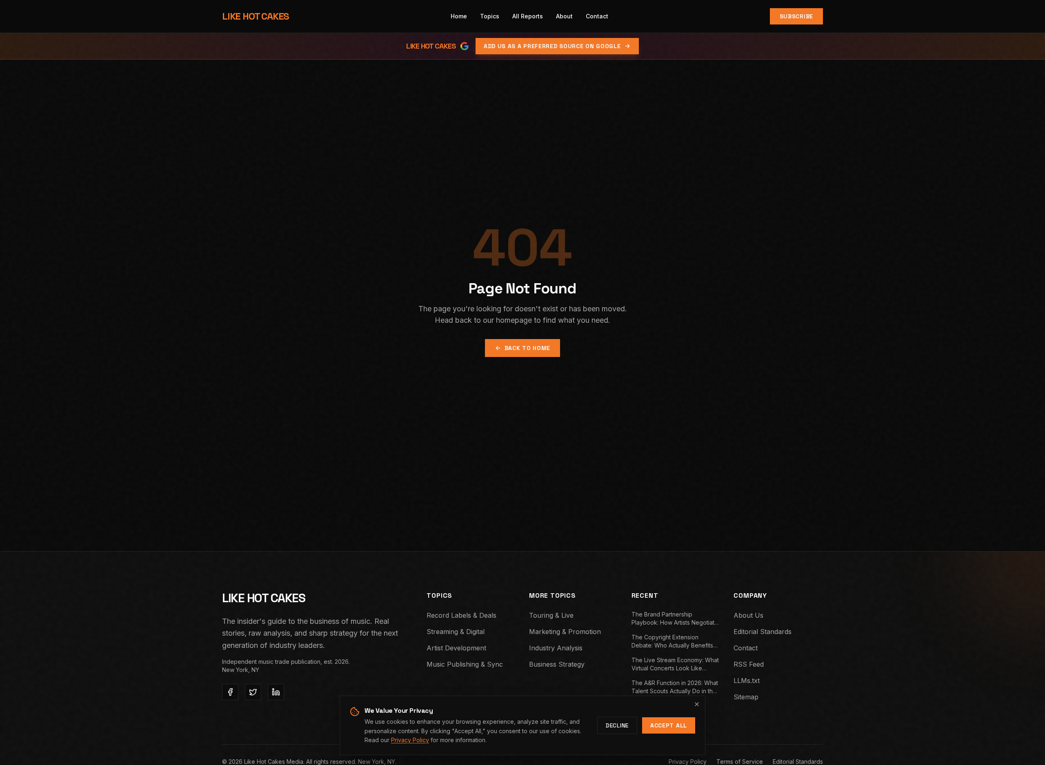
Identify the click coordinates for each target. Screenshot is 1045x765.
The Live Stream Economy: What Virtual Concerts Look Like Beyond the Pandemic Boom (675, 664)
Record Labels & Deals (461, 615)
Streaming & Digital (456, 632)
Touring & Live (551, 615)
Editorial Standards (763, 632)
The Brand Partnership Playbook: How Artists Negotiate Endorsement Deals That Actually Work (675, 619)
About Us (748, 615)
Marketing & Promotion (565, 632)
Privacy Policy (410, 739)
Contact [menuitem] (597, 16)
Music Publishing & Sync (465, 664)
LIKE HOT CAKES (255, 16)
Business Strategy (557, 664)
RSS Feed (749, 664)
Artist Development (456, 648)
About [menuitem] (564, 16)
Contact (746, 648)
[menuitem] (489, 16)
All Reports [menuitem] (527, 16)
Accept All (668, 725)
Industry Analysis (556, 648)
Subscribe (796, 16)
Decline (617, 725)
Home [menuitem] (459, 16)
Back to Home (527, 348)
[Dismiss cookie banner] (697, 704)
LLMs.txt (747, 680)
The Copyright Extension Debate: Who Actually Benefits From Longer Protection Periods (674, 642)
